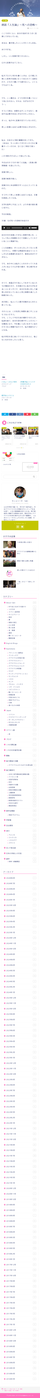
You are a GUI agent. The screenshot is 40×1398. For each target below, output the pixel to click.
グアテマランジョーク (22, 663)
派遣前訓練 (22, 725)
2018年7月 (20, 1226)
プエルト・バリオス (22, 684)
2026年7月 (20, 883)
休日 (22, 782)
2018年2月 (20, 1254)
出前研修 (22, 787)
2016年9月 (20, 1346)
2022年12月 (20, 1063)
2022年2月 (20, 1118)
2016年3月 (20, 1379)
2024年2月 (20, 987)
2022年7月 (20, 1090)
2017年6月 (20, 1297)
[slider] (34, 228)
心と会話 (22, 625)
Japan (21, 710)
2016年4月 (20, 1373)
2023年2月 (20, 1052)
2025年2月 (20, 927)
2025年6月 (20, 916)
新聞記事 (22, 695)
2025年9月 (20, 911)
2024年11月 (20, 943)
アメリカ (22, 835)
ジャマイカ (22, 837)
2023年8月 (20, 1019)
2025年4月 (20, 921)
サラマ (22, 671)
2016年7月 (20, 1357)
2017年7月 (20, 1292)
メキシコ (22, 843)
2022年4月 (20, 1107)
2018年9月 (20, 1215)
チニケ (22, 682)
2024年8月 (20, 960)
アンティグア (22, 655)
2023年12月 (20, 998)
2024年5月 (20, 970)
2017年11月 (20, 1270)
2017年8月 (20, 1286)
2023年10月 (20, 1009)
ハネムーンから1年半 (9, 382)
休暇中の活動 (22, 785)
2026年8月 (20, 878)
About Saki (21, 603)
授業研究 (22, 798)
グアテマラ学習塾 (22, 668)
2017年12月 (20, 1265)
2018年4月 (20, 1243)
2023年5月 (20, 1036)
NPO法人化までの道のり (22, 607)
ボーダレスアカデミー (22, 720)
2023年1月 (20, 1058)
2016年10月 (20, 1341)
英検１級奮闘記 (22, 861)
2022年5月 (20, 1101)
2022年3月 (20, 1112)
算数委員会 (22, 806)
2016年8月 (20, 1352)
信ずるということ (8, 395)
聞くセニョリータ (22, 636)
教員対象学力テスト (22, 800)
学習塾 (20, 820)
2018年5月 (20, 1237)
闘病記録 (22, 638)
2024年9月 (20, 954)
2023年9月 (20, 1014)
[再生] (4, 228)
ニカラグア (22, 840)
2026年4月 (20, 894)
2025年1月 (20, 932)
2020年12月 (20, 1188)
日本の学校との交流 (20, 853)
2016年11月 (20, 1335)
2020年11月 (20, 1194)
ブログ (21, 739)
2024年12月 (20, 938)
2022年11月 (20, 1068)
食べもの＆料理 (22, 705)
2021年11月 (20, 1134)
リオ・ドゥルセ (22, 687)
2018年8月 (20, 1221)
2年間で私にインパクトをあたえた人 (27, 383)
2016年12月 (20, 1330)
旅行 (20, 831)
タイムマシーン (22, 614)
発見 (22, 633)
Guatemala (21, 649)
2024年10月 (20, 949)
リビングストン (22, 689)
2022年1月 (20, 1123)
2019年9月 (20, 1205)
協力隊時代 (20, 770)
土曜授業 (22, 793)
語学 (20, 859)
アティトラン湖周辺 (22, 653)
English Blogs (20, 643)
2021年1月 (20, 1183)
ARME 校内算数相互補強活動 (22, 774)
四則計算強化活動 (22, 790)
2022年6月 (20, 1096)
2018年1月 (20, 1259)
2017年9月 (20, 1281)
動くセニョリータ (22, 692)
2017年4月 (20, 1308)
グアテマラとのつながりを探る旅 (22, 765)
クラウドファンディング (22, 717)
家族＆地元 (22, 622)
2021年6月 (20, 1161)
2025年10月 (20, 905)
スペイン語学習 (22, 612)
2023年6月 (20, 1030)
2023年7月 (20, 1025)
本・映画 (5, 20)
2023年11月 (20, 1003)
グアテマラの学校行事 (22, 658)
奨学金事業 (20, 811)
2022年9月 (20, 1079)
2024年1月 (20, 992)
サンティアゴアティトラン (22, 674)
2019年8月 (20, 1210)
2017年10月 (20, 1275)
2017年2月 (20, 1319)
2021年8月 (20, 1150)
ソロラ (22, 679)
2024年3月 (20, 981)
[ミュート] (30, 228)
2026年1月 (20, 900)
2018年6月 (20, 1232)
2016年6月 (20, 1363)
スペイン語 (20, 730)
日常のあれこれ (22, 697)
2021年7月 (20, 1156)
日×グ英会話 (20, 848)
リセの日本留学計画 (20, 750)
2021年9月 (20, 1145)
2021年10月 (20, 1139)
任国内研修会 (22, 779)
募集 (20, 756)
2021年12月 (20, 1128)
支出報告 (20, 825)
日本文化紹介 (22, 803)
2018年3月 (20, 1248)
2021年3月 (20, 1177)
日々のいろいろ (22, 722)
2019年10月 (20, 1199)
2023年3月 (20, 1047)
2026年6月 (20, 889)
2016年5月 (20, 1368)
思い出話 (22, 628)
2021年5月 (20, 1167)
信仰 (22, 617)
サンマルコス (22, 676)
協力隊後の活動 (20, 761)
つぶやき (22, 609)
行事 (22, 703)
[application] (20, 228)
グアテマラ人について (22, 666)
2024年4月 (20, 976)
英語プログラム (22, 700)
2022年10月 (20, 1074)
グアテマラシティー (22, 661)
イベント (22, 714)
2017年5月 (20, 1303)
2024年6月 (20, 965)
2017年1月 (20, 1324)
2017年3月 (20, 1314)
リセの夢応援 (20, 745)
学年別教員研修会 (22, 795)
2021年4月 (20, 1172)
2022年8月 (20, 1085)
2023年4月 (20, 1041)
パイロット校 (22, 777)
